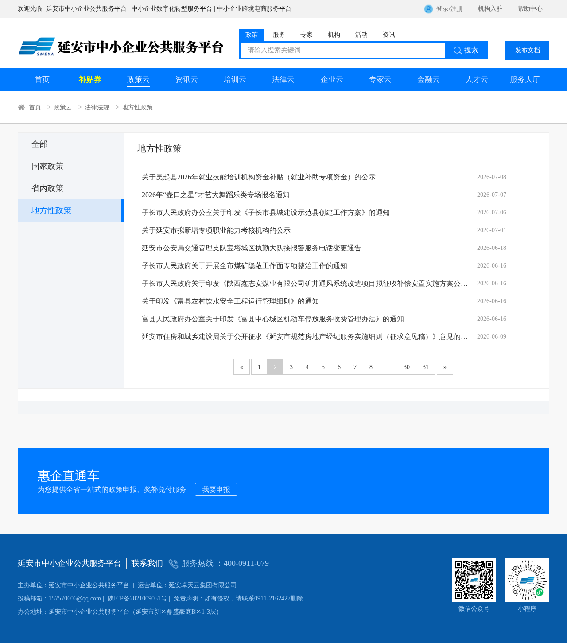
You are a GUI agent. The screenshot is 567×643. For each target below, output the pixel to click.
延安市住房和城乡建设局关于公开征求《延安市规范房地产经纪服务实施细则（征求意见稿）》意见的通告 (306, 336)
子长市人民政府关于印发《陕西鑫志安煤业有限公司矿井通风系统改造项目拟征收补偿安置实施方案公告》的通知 (306, 283)
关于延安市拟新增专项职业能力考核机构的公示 (216, 230)
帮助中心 (530, 8)
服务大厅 (525, 79)
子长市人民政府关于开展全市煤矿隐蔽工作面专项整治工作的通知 (244, 265)
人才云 (477, 79)
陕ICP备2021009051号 (92, 598)
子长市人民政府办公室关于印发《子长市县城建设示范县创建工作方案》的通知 (266, 212)
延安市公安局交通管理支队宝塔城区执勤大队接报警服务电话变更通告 (251, 248)
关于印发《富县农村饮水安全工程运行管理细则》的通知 (230, 301)
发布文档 (527, 50)
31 (426, 367)
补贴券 (90, 79)
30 (407, 367)
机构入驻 (490, 8)
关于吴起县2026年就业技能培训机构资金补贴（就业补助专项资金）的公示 (259, 177)
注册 (456, 8)
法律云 (283, 79)
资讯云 (186, 79)
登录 (442, 8)
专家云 (380, 79)
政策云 (138, 79)
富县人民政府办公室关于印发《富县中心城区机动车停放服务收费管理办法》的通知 (273, 319)
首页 (42, 79)
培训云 (235, 79)
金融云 (428, 79)
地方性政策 (137, 107)
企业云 (332, 79)
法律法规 (97, 107)
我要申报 (216, 489)
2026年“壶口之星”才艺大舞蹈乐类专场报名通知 (216, 195)
